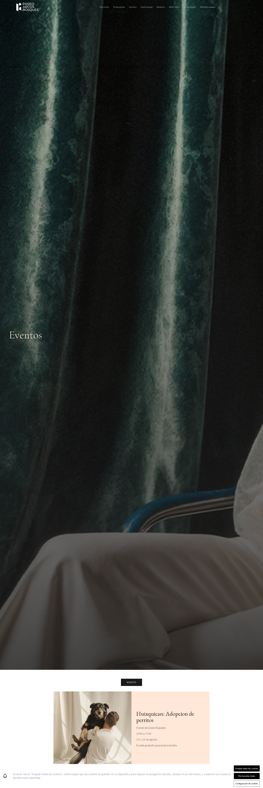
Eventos (133, 7)
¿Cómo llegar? (190, 7)
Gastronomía (146, 7)
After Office (174, 7)
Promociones (119, 7)
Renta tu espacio (207, 7)
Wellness (161, 7)
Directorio (104, 7)
